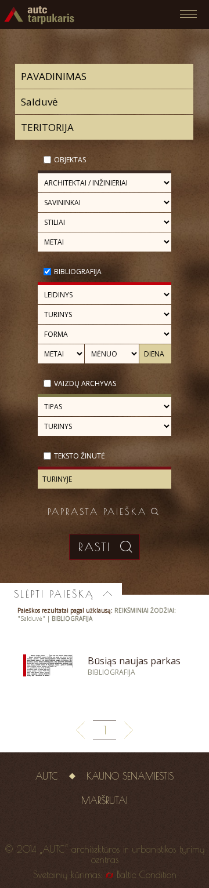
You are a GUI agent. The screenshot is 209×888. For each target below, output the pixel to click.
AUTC (46, 776)
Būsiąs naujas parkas (134, 660)
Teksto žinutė (79, 456)
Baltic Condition (146, 874)
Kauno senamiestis (130, 776)
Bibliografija (78, 271)
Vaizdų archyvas (85, 383)
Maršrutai (104, 800)
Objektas (70, 160)
